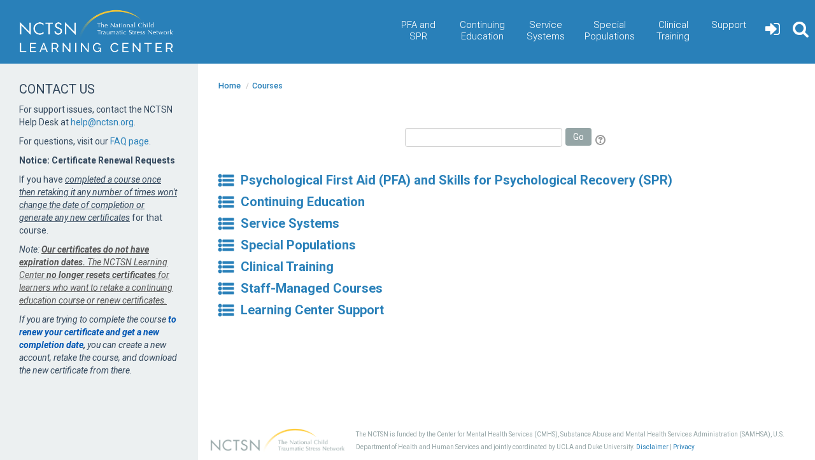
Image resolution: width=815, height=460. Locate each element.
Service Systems (546, 30)
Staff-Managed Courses (312, 288)
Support (728, 25)
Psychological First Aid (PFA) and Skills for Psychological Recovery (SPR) (456, 180)
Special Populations (610, 30)
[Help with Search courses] (601, 140)
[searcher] (800, 32)
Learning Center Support (312, 309)
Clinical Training (673, 30)
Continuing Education (482, 30)
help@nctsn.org (102, 122)
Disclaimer (652, 446)
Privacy (684, 446)
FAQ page (129, 141)
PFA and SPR (418, 30)
